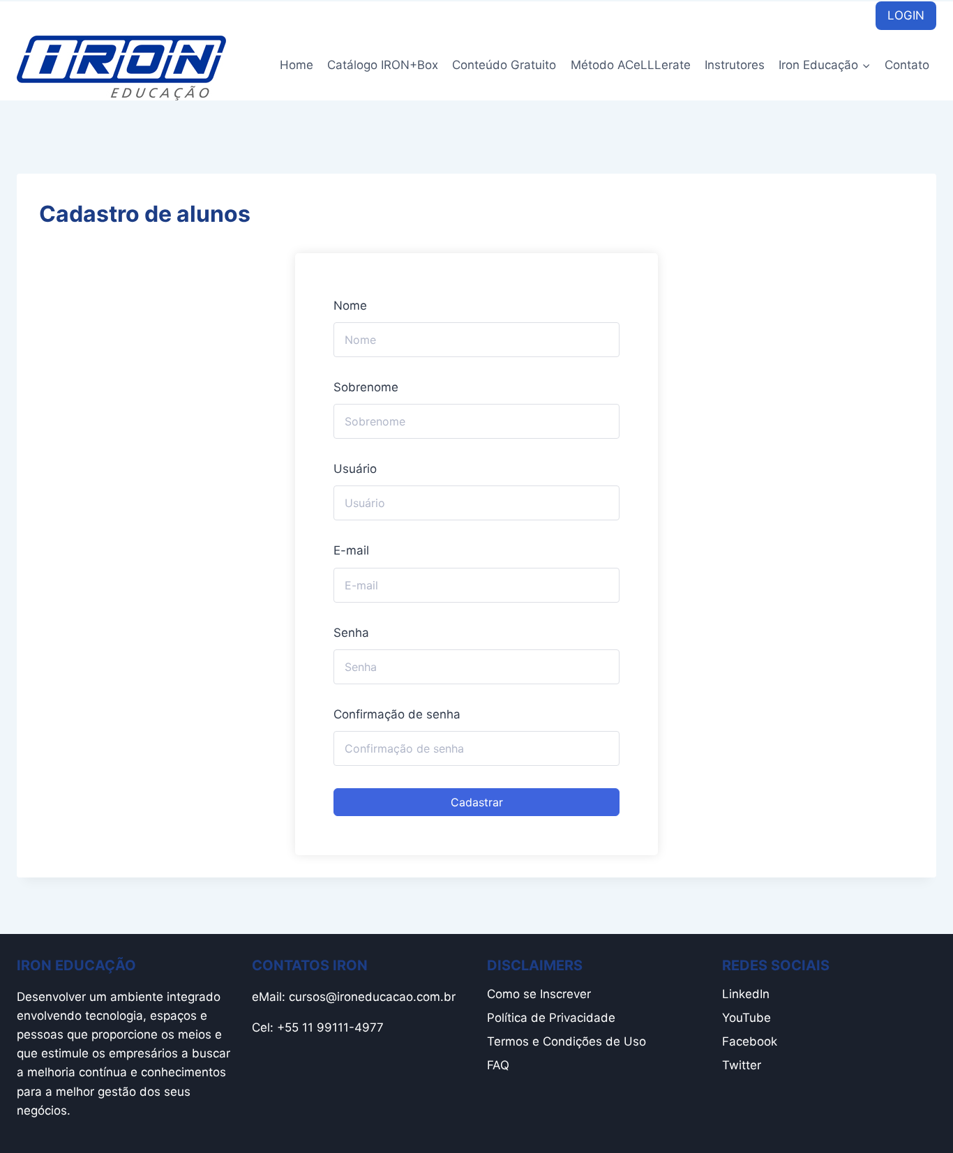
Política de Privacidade (551, 1018)
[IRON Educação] (121, 68)
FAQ (498, 1065)
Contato (907, 65)
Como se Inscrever (539, 994)
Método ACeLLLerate (631, 65)
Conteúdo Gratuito (504, 65)
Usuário (355, 469)
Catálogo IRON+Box (382, 65)
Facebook (749, 1041)
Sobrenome (365, 387)
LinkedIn (746, 994)
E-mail (351, 550)
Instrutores (735, 65)
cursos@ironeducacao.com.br (372, 997)
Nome (350, 305)
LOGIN (905, 15)
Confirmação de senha (396, 714)
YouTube (746, 1018)
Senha (351, 633)
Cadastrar (477, 802)
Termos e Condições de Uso (566, 1041)
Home (296, 65)
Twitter (741, 1065)
